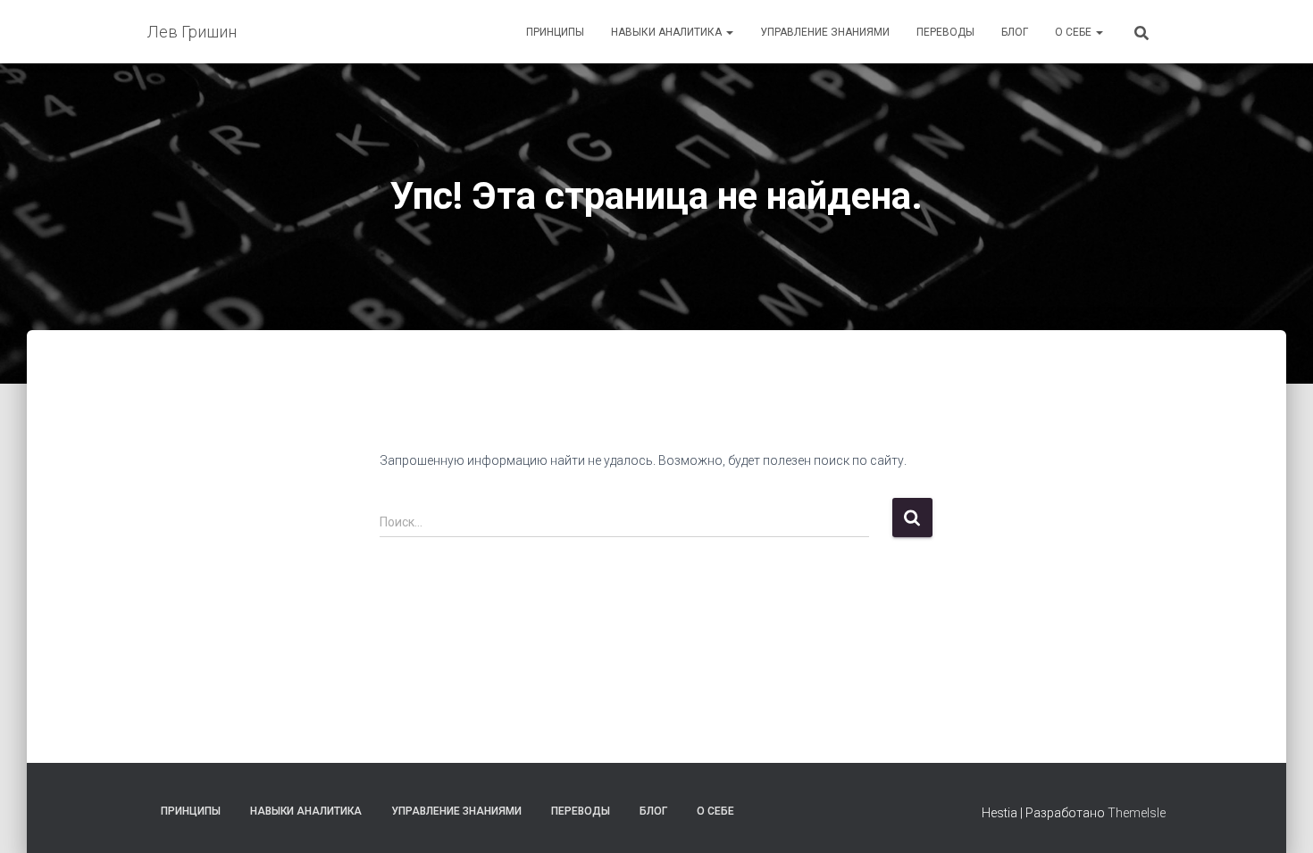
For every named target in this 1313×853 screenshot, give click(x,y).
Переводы (945, 32)
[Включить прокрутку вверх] (1277, 817)
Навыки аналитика (667, 32)
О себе (1074, 32)
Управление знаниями (825, 32)
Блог (1014, 32)
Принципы (555, 32)
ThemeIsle (1137, 813)
